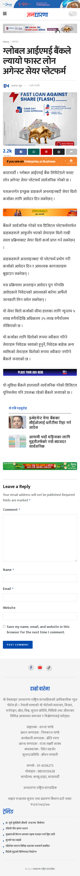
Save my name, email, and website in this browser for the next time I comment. (38, 629)
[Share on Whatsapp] (33, 152)
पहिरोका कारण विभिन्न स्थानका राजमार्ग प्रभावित (28, 846)
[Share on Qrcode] (46, 152)
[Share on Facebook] (21, 152)
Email (8, 589)
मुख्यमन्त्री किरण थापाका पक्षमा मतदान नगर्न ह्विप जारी (30, 834)
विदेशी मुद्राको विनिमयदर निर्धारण (21, 852)
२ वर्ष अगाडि (34, 85)
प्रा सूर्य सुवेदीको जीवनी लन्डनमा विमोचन (26, 823)
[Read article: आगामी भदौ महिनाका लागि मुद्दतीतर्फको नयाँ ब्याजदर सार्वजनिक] (17, 441)
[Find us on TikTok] (49, 668)
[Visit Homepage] (37, 13)
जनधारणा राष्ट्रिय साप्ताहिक (44, 869)
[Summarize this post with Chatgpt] (58, 152)
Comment (11, 510)
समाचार (15, 42)
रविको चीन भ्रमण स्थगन (17, 828)
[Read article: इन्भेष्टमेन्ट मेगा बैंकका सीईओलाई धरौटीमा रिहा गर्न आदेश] (17, 422)
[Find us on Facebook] (31, 667)
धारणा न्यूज (16, 85)
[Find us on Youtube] (40, 667)
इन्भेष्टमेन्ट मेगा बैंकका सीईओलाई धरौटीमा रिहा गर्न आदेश (50, 423)
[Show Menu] (5, 14)
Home (6, 42)
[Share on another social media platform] (71, 152)
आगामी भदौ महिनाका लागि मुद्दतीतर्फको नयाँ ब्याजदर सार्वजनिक (49, 442)
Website (9, 608)
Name (8, 570)
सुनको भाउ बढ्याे (13, 840)
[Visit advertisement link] (40, 4)
